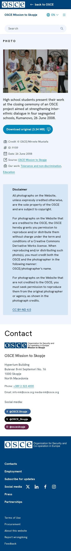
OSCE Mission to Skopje (21, 15)
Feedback (10, 543)
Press (8, 494)
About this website (16, 530)
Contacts (11, 464)
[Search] (62, 28)
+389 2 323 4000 (23, 386)
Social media (13, 487)
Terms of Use (13, 517)
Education (9, 172)
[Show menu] (64, 15)
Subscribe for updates (20, 479)
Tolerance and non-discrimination (41, 166)
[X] (28, 487)
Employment (13, 471)
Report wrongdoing (16, 537)
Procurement (12, 524)
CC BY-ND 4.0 (21, 310)
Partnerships (13, 502)
